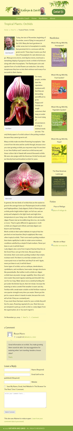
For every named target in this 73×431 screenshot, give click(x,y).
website (34, 382)
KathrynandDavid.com (25, 8)
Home (6, 30)
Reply (10, 357)
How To (13, 30)
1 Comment (35, 317)
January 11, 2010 (30, 337)
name (37, 370)
